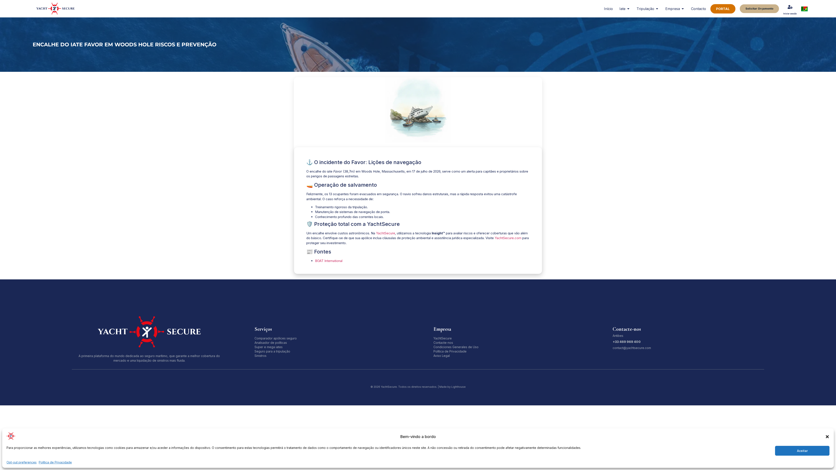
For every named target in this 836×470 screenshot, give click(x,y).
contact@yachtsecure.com (632, 348)
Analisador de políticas (271, 342)
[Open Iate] (628, 8)
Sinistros (260, 356)
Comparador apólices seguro (276, 338)
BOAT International (328, 261)
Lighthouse (458, 386)
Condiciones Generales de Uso (456, 347)
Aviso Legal (441, 356)
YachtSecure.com (508, 238)
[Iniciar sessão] (790, 7)
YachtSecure (385, 233)
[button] (827, 437)
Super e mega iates (269, 347)
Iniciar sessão (790, 13)
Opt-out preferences (22, 462)
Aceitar (802, 451)
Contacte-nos (443, 342)
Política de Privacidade (55, 462)
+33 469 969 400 (627, 342)
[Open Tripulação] (657, 8)
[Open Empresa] (682, 8)
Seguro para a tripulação (272, 351)
